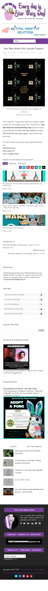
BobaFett (32, 52)
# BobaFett (21, 163)
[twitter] (24, 523)
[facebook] (21, 523)
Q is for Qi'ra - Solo (22, 480)
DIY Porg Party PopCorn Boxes (13, 228)
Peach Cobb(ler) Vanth (11, 154)
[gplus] (28, 523)
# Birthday (12, 163)
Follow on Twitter (12, 299)
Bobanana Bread (9, 148)
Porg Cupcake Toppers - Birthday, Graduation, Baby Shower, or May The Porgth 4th (23, 206)
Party (12, 55)
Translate (21, 559)
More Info (40, 520)
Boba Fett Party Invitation (27, 130)
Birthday (25, 52)
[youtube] (27, 576)
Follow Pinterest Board (14, 295)
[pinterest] (40, 523)
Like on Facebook (11, 304)
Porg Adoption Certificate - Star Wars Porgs (20, 388)
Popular (13, 446)
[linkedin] (32, 523)
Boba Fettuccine (9, 151)
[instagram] (36, 523)
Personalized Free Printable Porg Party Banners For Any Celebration (22, 184)
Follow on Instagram (13, 313)
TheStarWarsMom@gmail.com (14, 279)
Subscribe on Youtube (13, 309)
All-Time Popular (34, 446)
